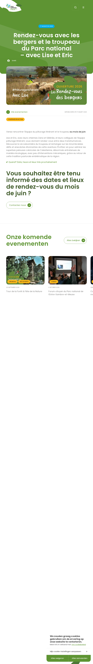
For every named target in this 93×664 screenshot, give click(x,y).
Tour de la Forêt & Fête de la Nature (24, 291)
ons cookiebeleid (79, 644)
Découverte (24, 282)
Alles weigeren (57, 658)
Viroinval (12, 282)
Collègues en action (15, 119)
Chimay (53, 282)
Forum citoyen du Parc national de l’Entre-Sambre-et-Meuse (65, 293)
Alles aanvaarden (79, 658)
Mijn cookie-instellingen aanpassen (65, 651)
